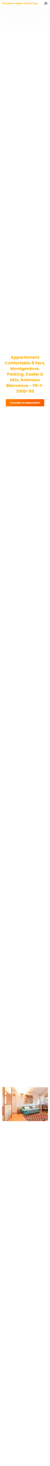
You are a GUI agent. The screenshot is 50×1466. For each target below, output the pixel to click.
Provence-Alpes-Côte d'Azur (20, 3)
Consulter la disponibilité (25, 402)
